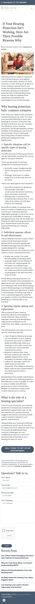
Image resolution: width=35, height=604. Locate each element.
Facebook (4, 600)
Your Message (7, 500)
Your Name (5, 477)
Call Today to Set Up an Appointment (17, 449)
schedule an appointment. (23, 466)
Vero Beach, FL (9, 2)
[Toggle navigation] (32, 8)
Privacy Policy (6, 594)
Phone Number (7, 493)
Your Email (5, 485)
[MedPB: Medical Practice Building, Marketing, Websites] (24, 594)
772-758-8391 (21, 2)
